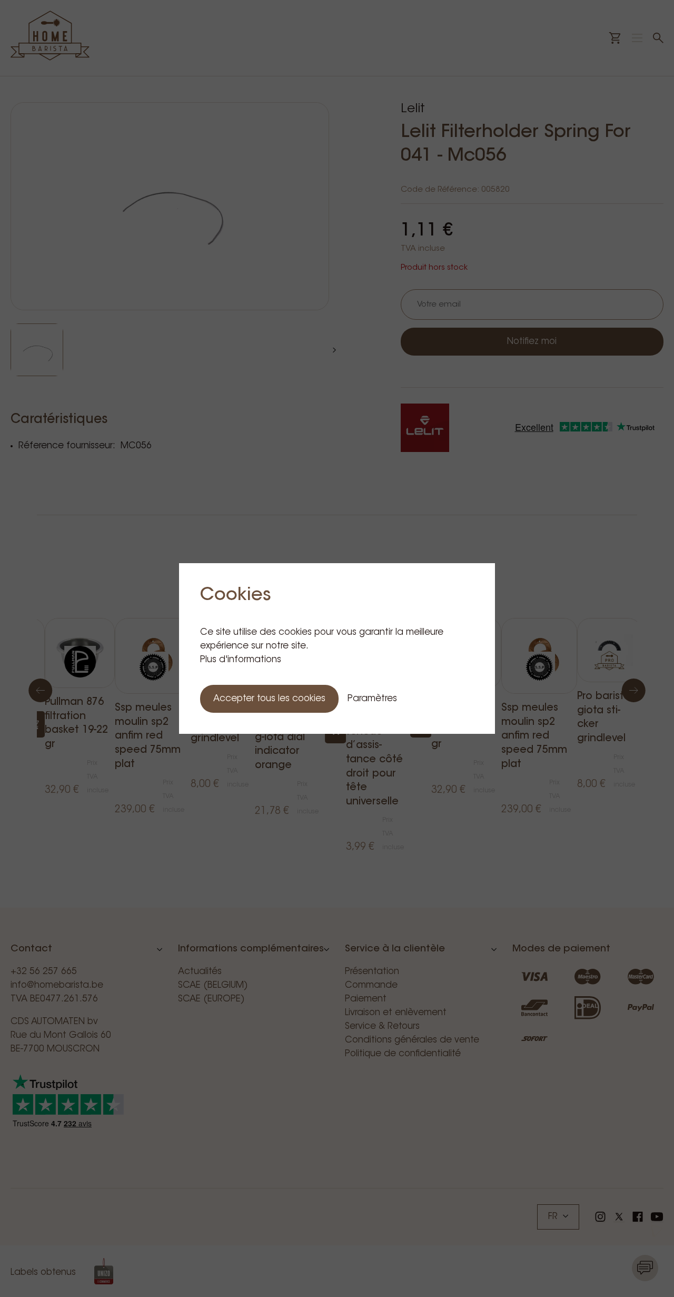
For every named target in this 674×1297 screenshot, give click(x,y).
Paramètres (372, 698)
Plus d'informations (240, 659)
